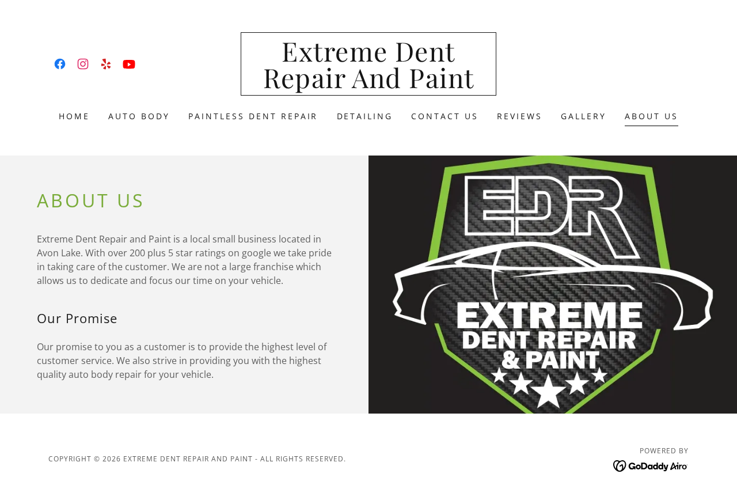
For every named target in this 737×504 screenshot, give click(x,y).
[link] (59, 63)
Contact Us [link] (444, 116)
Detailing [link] (365, 116)
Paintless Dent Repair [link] (253, 116)
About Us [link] (651, 116)
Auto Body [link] (139, 116)
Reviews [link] (519, 116)
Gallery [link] (583, 116)
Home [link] (74, 116)
